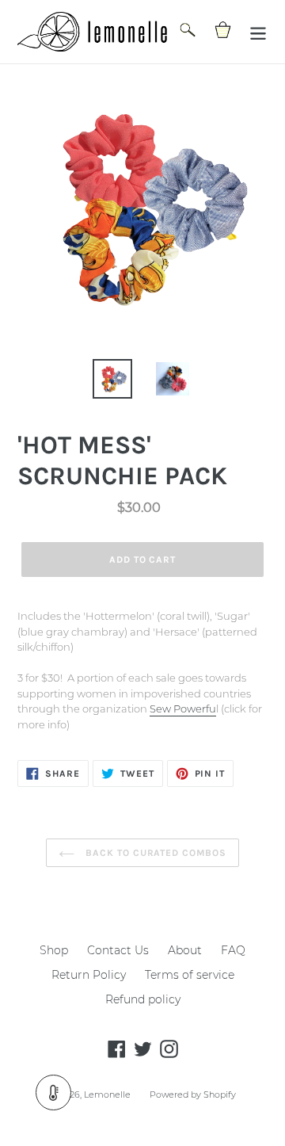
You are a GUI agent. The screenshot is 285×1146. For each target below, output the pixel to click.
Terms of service (189, 975)
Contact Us (118, 950)
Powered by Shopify (193, 1094)
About (185, 950)
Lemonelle (107, 1094)
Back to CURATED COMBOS (154, 852)
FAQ (233, 950)
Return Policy (88, 975)
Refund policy (142, 999)
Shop (54, 950)
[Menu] (258, 32)
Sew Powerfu (183, 708)
